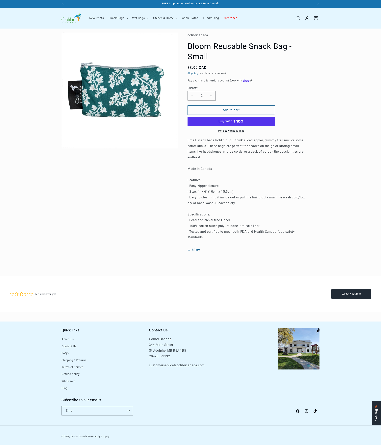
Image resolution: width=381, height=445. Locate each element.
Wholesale (68, 381)
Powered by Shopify (99, 436)
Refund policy (71, 374)
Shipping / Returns (74, 360)
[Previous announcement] (63, 4)
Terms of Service (73, 367)
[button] (118, 18)
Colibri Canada (79, 436)
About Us (68, 339)
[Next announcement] (318, 4)
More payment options (231, 130)
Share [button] (196, 249)
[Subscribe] (128, 410)
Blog (64, 388)
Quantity (192, 87)
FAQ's (65, 353)
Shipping (193, 73)
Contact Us (69, 346)
